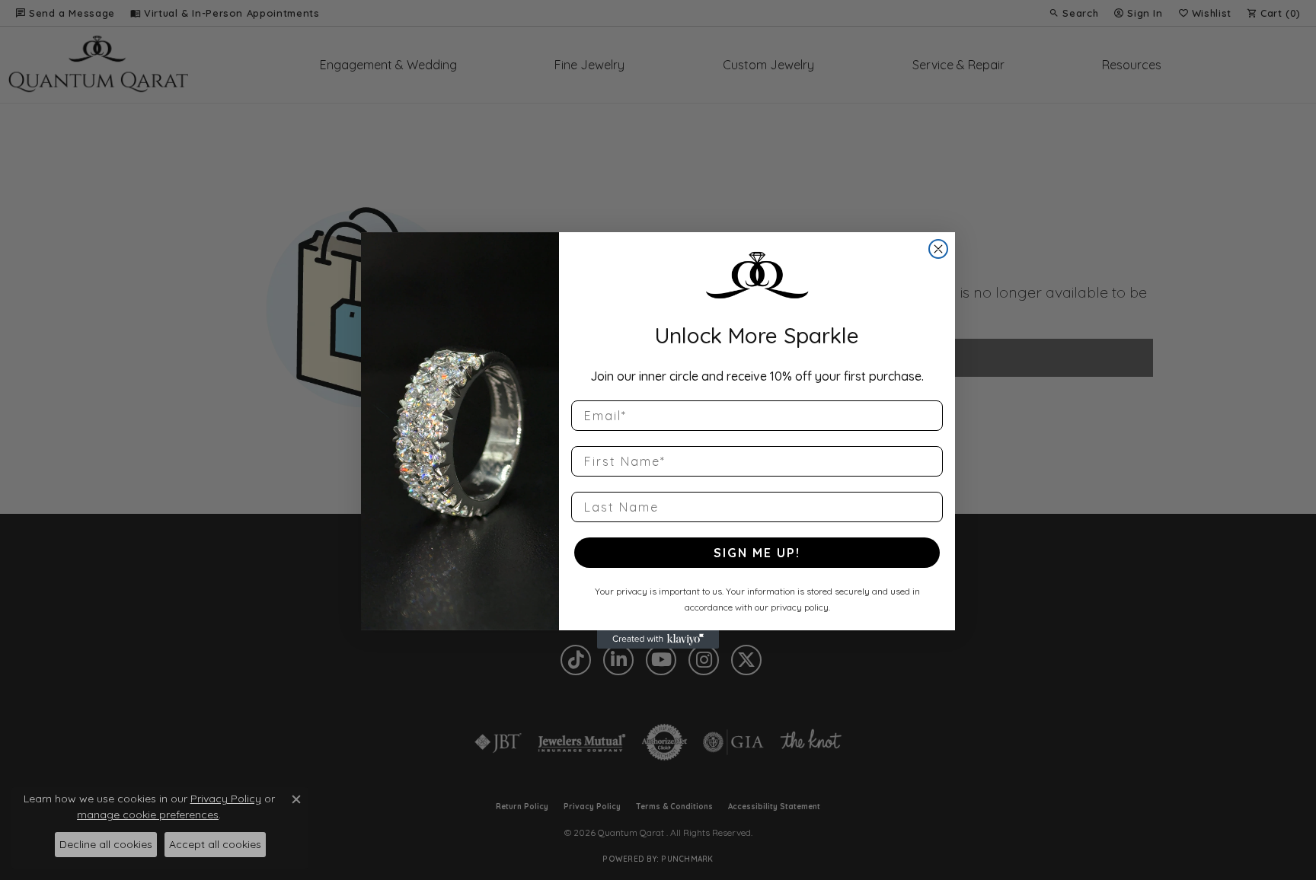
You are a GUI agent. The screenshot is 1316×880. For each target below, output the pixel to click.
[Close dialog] (938, 249)
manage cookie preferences (148, 814)
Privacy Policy (225, 798)
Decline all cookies (105, 844)
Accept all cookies (215, 844)
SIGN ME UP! (757, 552)
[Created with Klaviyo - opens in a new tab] (658, 639)
